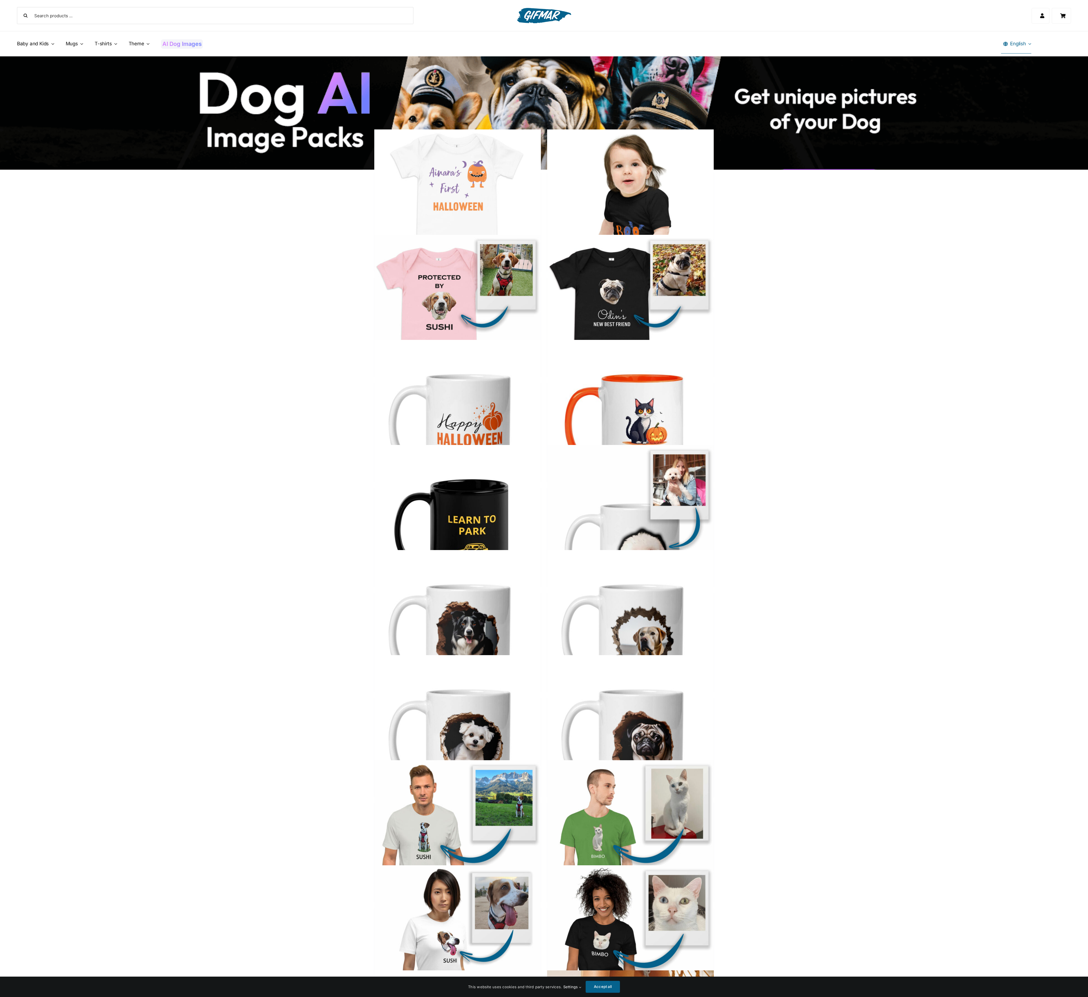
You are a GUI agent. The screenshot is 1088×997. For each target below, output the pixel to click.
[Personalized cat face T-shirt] (630, 948)
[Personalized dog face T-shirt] (457, 948)
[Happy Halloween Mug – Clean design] (457, 423)
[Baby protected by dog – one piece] (457, 318)
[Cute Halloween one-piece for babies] (630, 213)
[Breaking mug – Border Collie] (457, 633)
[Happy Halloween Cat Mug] (630, 423)
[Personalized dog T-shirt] (457, 843)
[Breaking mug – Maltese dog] (457, 738)
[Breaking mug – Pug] (630, 738)
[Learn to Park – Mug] (457, 528)
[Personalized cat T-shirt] (630, 843)
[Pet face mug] (630, 528)
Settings (571, 987)
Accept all (603, 986)
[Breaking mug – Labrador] (630, 633)
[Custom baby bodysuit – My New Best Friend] (630, 318)
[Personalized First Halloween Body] (457, 213)
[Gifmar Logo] (544, 10)
